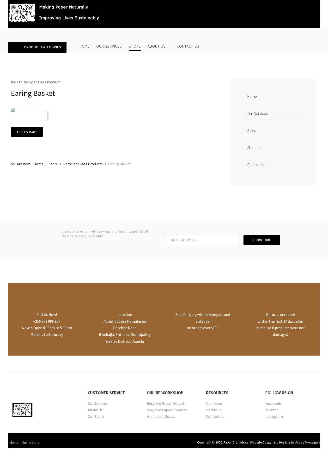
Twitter (271, 410)
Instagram (274, 417)
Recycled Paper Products (167, 410)
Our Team (96, 417)
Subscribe (261, 240)
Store (135, 46)
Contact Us (188, 46)
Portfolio (214, 410)
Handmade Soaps (161, 417)
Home (84, 46)
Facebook (273, 404)
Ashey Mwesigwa (307, 442)
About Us (157, 46)
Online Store (30, 442)
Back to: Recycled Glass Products (36, 82)
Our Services (109, 46)
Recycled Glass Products (166, 404)
